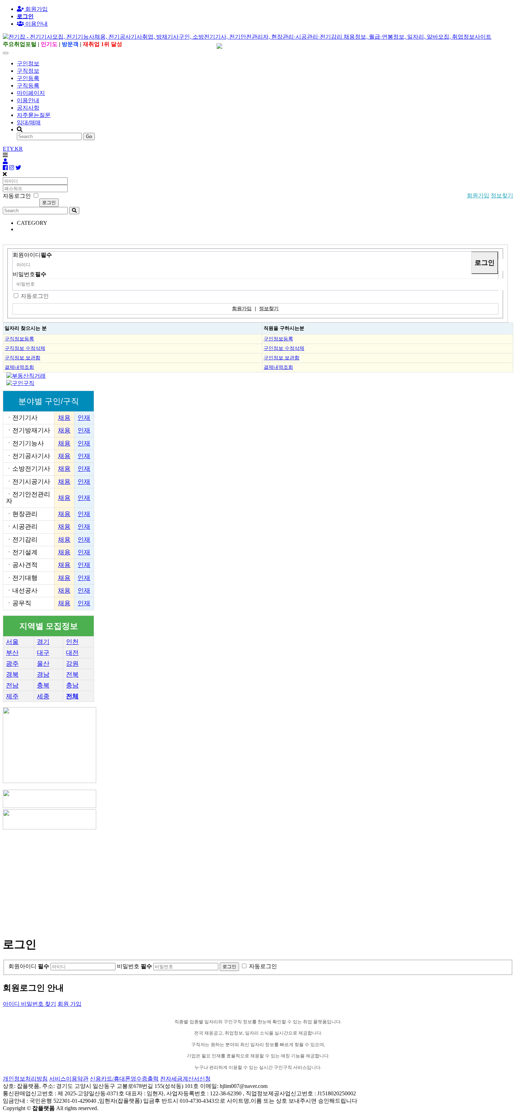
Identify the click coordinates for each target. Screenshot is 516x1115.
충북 (43, 685)
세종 (43, 696)
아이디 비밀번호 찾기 (29, 1004)
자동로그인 (35, 296)
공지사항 (28, 108)
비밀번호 (29, 274)
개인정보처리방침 (25, 1079)
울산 (43, 663)
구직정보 (28, 71)
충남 (72, 685)
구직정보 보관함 (22, 357)
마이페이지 (31, 93)
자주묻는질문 (34, 115)
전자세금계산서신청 (185, 1079)
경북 (12, 674)
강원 (72, 663)
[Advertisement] (213, 880)
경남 (43, 674)
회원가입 (36, 9)
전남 (12, 685)
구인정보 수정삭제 (284, 348)
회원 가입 (69, 1004)
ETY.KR (13, 149)
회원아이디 (32, 255)
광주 (12, 663)
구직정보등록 (19, 338)
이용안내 (28, 100)
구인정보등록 (278, 338)
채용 (64, 417)
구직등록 (28, 86)
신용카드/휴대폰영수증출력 (124, 1079)
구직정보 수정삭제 (25, 348)
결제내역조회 (19, 367)
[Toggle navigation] (5, 53)
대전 (72, 652)
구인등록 (28, 78)
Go (89, 136)
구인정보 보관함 (281, 357)
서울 (12, 641)
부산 (12, 652)
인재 (84, 417)
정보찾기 (502, 195)
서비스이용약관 (68, 1079)
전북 (72, 674)
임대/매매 (29, 122)
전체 (72, 696)
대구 (43, 652)
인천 (72, 641)
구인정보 (28, 63)
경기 (43, 641)
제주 (12, 696)
